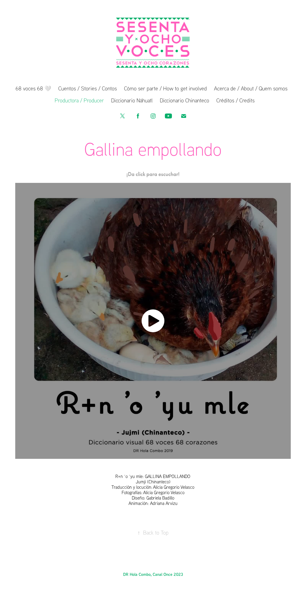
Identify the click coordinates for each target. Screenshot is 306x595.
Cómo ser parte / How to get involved (165, 88)
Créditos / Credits (235, 100)
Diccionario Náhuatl (132, 100)
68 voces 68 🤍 (33, 88)
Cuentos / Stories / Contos (87, 88)
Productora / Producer (79, 100)
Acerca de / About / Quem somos (250, 88)
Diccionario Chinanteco (184, 100)
